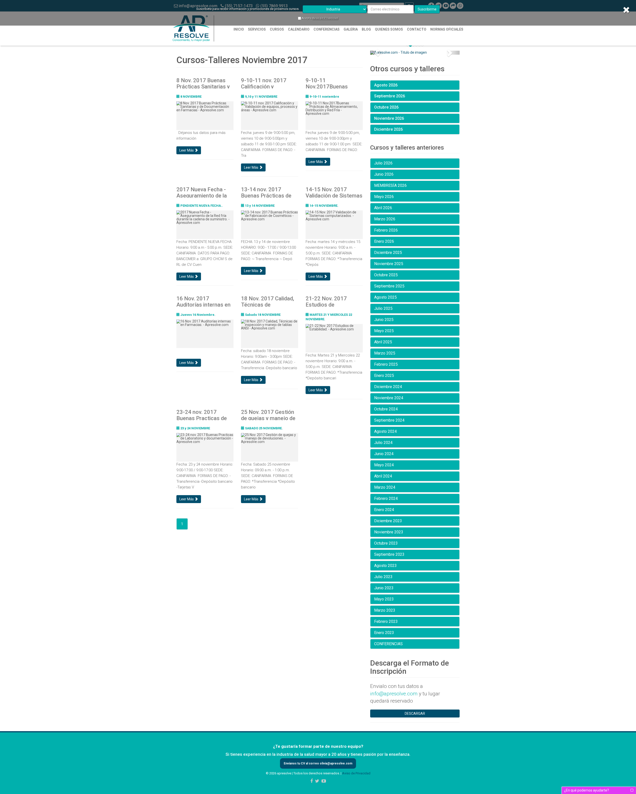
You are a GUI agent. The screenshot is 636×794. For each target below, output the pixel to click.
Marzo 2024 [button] (384, 487)
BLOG (366, 29)
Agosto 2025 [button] (385, 297)
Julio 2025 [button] (383, 308)
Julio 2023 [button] (383, 576)
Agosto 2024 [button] (385, 431)
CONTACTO (416, 29)
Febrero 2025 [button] (386, 364)
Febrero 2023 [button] (386, 621)
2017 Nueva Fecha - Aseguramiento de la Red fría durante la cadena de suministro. (203, 192)
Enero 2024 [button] (384, 509)
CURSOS (277, 29)
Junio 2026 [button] (384, 174)
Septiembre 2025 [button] (389, 286)
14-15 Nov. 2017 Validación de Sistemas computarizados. (334, 192)
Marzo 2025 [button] (384, 353)
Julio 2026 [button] (383, 163)
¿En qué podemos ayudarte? (586, 790)
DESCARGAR (415, 713)
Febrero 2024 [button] (386, 498)
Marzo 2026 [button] (384, 219)
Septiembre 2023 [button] (389, 554)
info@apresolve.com (394, 694)
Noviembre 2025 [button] (388, 263)
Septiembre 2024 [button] (389, 420)
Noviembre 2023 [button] (388, 532)
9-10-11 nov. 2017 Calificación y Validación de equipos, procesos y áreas (268, 83)
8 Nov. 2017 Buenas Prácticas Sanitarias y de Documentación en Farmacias (203, 83)
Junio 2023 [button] (384, 588)
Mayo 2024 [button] (384, 465)
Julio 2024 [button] (383, 442)
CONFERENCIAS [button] (388, 643)
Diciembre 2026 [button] (388, 129)
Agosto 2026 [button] (386, 85)
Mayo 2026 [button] (384, 196)
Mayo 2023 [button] (384, 599)
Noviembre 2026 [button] (389, 118)
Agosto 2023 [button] (385, 565)
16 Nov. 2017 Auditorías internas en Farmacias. (203, 301)
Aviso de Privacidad (325, 18)
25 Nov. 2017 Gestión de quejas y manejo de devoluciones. (268, 414)
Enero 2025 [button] (384, 375)
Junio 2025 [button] (384, 319)
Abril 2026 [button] (383, 207)
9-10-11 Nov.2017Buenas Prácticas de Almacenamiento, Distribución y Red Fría (333, 83)
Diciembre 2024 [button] (388, 386)
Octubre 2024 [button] (386, 409)
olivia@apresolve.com (335, 763)
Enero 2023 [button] (384, 632)
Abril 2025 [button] (383, 342)
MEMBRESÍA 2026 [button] (390, 185)
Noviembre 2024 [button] (388, 398)
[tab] (414, 85)
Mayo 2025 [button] (384, 330)
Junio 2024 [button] (384, 453)
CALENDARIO (299, 29)
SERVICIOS (257, 29)
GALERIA (351, 29)
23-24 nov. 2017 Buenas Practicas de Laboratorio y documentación (201, 414)
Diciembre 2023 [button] (388, 520)
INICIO (239, 29)
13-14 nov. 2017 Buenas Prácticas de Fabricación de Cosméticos (266, 192)
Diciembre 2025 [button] (388, 252)
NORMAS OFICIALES (446, 29)
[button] (377, 53)
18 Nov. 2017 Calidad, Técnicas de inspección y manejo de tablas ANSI (267, 301)
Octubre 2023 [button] (386, 543)
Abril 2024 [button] (383, 476)
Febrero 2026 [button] (386, 230)
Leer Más (187, 150)
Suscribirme (427, 9)
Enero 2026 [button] (384, 241)
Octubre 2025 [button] (386, 275)
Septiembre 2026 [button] (389, 96)
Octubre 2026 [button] (386, 107)
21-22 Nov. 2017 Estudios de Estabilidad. (326, 301)
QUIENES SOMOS (389, 29)
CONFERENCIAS (327, 29)
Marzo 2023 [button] (384, 610)
